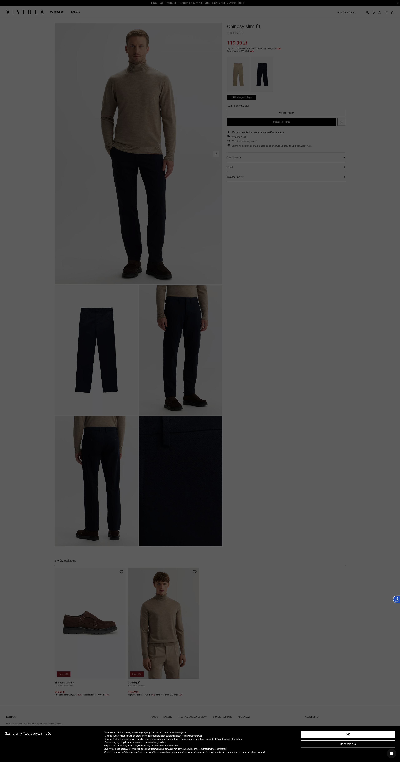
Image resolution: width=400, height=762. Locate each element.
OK (348, 734)
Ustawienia (348, 744)
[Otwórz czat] (391, 753)
